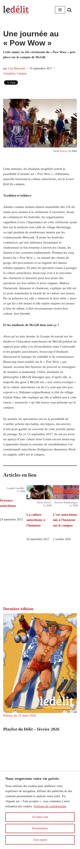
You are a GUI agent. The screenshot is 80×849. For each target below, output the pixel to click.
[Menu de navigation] (60, 9)
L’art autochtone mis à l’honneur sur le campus (65, 520)
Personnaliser (40, 828)
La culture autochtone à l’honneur (35, 520)
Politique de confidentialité (50, 806)
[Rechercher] (69, 9)
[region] (40, 810)
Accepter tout (40, 817)
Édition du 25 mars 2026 (19, 715)
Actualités (9, 73)
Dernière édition (18, 608)
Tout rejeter (40, 839)
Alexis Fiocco (60, 151)
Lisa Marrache (16, 68)
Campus (21, 73)
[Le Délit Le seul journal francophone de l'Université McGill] (16, 9)
